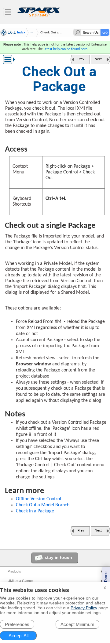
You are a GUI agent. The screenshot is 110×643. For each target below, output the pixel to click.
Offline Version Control (38, 499)
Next (98, 59)
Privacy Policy (84, 607)
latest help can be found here (65, 49)
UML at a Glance (20, 581)
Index (21, 32)
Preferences (17, 624)
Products (14, 571)
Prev (81, 59)
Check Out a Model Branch (42, 505)
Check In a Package (35, 511)
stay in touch (58, 557)
